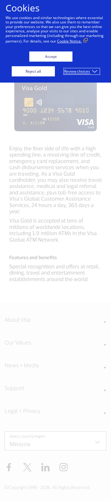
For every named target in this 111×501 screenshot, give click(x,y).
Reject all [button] (33, 71)
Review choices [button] (77, 71)
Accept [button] (51, 56)
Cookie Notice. (69, 41)
